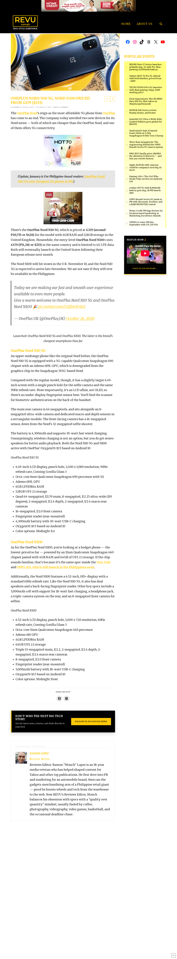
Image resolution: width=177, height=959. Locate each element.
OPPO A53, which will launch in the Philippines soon (55, 567)
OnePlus (109, 113)
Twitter (46, 759)
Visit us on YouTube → (145, 268)
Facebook (35, 759)
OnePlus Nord (27, 113)
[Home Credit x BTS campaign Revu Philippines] (88, 5)
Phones (16, 107)
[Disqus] (63, 853)
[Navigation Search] (160, 17)
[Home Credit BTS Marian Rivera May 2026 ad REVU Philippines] (63, 208)
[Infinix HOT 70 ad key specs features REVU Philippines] (63, 151)
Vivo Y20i (104, 562)
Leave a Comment (60, 107)
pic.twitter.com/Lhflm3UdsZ (61, 306)
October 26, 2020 (80, 318)
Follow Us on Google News (91, 721)
